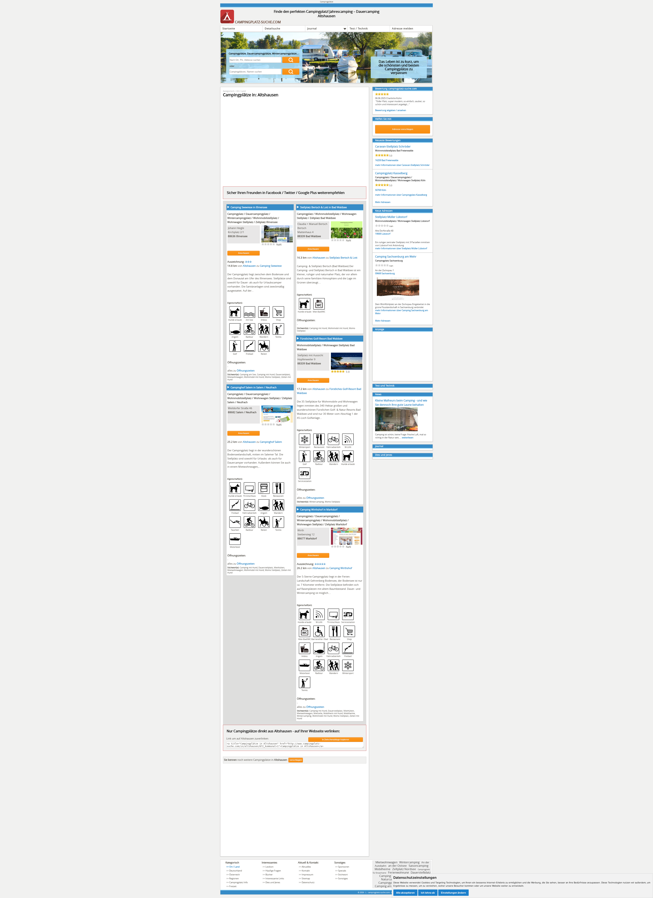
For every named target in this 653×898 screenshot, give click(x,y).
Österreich (234, 874)
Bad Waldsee (313, 236)
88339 (301, 236)
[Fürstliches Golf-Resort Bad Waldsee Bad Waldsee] (346, 369)
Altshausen (249, 265)
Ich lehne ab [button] (428, 892)
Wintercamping (316, 501)
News (378, 394)
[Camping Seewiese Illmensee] (277, 242)
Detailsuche (272, 28)
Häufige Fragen (273, 870)
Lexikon (269, 866)
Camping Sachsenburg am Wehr (395, 256)
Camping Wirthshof (340, 568)
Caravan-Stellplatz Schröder (393, 146)
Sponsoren (343, 866)
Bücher (269, 874)
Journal (312, 28)
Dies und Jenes (383, 454)
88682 (232, 412)
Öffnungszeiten (246, 370)
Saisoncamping (418, 866)
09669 (378, 273)
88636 (232, 236)
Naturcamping (390, 879)
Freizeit (233, 886)
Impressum (307, 874)
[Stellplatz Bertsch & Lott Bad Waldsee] (346, 238)
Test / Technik (359, 28)
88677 (301, 538)
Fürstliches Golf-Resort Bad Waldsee (321, 338)
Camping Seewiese (271, 265)
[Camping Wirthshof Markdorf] (346, 544)
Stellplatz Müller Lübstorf (391, 217)
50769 (378, 190)
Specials (342, 870)
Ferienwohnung (398, 872)
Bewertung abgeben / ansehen (390, 110)
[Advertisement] (294, 811)
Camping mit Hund (266, 374)
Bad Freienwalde (390, 160)
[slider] (268, 244)
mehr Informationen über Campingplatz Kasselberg (401, 194)
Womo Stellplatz (272, 377)
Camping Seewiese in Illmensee (249, 207)
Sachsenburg (388, 273)
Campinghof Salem (271, 441)
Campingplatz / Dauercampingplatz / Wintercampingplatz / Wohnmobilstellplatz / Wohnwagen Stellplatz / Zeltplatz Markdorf (323, 520)
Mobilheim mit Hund (333, 713)
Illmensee (241, 236)
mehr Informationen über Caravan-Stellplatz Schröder (402, 165)
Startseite (228, 28)
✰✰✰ (248, 261)
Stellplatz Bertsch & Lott (343, 257)
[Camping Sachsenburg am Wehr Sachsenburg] (398, 300)
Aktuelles (306, 866)
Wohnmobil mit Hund (254, 377)
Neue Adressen (384, 210)
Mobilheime (349, 713)
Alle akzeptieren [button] (405, 892)
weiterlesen (407, 437)
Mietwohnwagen (235, 377)
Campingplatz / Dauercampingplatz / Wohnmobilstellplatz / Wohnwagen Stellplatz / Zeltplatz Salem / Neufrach (259, 398)
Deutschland (235, 870)
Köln (384, 190)
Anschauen (243, 253)
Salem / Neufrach (246, 412)
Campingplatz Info (238, 882)
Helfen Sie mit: (383, 118)
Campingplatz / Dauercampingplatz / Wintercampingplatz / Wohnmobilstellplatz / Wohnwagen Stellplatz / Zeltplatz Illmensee (253, 218)
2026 (362, 892)
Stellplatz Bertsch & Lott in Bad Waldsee (323, 207)
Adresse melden (402, 28)
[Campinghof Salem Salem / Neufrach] (277, 422)
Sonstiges (343, 878)
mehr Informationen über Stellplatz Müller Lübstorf (401, 248)
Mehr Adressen (382, 202)
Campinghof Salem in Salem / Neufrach (254, 387)
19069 (378, 233)
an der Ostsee (397, 866)
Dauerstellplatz (283, 374)
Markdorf (311, 538)
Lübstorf (386, 233)
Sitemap (306, 878)
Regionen (234, 878)
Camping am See (248, 374)
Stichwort (343, 874)
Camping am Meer (387, 886)
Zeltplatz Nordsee (404, 869)
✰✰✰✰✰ (320, 564)
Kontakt (306, 870)
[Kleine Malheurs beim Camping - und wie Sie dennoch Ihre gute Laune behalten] (396, 430)
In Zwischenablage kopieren (335, 739)
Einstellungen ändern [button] (453, 892)
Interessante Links (274, 878)
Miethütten (279, 567)
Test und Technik (384, 385)
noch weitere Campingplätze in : (256, 759)
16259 (378, 160)
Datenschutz (308, 882)
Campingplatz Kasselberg (391, 173)
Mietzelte (318, 713)
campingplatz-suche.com (379, 892)
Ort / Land (241, 91)
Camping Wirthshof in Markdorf (318, 509)
